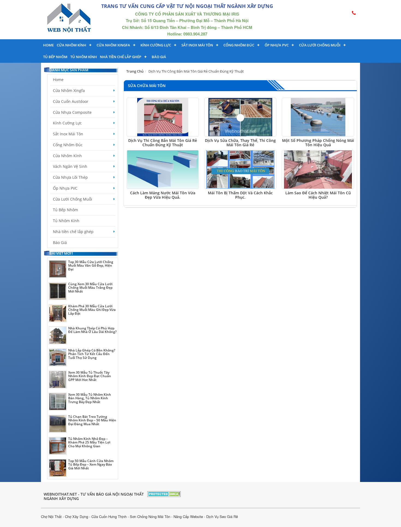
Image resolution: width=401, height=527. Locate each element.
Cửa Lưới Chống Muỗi (319, 45)
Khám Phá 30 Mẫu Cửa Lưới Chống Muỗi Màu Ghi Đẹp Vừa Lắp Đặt (92, 309)
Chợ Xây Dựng (76, 516)
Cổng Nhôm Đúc (238, 45)
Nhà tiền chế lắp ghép (120, 56)
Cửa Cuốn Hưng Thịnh (109, 516)
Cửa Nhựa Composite (72, 112)
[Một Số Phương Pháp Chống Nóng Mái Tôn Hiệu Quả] (318, 117)
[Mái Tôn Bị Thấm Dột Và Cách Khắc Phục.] (240, 169)
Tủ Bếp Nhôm (55, 56)
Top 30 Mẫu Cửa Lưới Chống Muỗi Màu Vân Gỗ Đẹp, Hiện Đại (90, 265)
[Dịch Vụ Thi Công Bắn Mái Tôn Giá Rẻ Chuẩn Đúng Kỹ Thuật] (163, 117)
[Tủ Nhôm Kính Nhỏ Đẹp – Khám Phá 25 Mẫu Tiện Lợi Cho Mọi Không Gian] (58, 446)
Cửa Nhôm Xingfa (113, 45)
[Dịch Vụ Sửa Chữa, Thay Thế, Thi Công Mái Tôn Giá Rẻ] (240, 117)
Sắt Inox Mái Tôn (197, 45)
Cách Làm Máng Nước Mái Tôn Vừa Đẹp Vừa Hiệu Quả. (162, 195)
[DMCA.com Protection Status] (164, 493)
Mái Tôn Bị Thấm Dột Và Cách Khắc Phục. (240, 195)
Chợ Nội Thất (51, 516)
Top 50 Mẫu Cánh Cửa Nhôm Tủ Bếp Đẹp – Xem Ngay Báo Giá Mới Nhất (90, 464)
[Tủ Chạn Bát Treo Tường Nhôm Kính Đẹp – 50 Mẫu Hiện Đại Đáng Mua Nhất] (58, 424)
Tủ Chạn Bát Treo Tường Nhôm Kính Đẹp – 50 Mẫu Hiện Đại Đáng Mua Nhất (92, 420)
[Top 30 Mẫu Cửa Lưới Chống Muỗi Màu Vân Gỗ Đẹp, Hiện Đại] (58, 269)
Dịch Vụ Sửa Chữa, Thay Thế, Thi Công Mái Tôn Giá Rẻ (240, 142)
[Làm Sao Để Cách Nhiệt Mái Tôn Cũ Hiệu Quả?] (318, 169)
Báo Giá (159, 56)
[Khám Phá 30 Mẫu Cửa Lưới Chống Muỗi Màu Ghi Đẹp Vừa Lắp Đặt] (58, 313)
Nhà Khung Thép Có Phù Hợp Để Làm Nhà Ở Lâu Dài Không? (92, 330)
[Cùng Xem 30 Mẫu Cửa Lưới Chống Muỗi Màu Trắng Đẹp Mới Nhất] (58, 291)
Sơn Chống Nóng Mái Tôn (150, 516)
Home (48, 45)
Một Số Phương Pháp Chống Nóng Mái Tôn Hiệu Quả (318, 142)
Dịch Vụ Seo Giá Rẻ (222, 516)
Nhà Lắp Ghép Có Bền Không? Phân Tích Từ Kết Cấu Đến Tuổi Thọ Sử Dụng (91, 354)
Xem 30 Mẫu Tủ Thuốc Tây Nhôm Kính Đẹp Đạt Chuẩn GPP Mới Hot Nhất (89, 376)
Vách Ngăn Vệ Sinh (70, 166)
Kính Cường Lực (67, 123)
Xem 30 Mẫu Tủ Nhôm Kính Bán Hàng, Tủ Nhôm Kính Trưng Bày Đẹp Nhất (89, 398)
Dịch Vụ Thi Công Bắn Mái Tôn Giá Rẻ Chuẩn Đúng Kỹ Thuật (162, 142)
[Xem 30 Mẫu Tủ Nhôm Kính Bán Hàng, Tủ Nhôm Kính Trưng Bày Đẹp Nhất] (58, 401)
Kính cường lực (155, 45)
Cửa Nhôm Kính (71, 45)
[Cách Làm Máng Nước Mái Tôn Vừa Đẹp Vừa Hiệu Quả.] (163, 169)
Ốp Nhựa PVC (65, 188)
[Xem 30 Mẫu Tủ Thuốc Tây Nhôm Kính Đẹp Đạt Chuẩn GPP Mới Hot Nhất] (58, 379)
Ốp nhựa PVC (277, 45)
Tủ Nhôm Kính (83, 56)
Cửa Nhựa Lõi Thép (70, 177)
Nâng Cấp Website (188, 516)
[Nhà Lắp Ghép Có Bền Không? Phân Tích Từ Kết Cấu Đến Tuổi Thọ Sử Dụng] (58, 357)
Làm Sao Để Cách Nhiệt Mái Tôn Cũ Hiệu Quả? (318, 195)
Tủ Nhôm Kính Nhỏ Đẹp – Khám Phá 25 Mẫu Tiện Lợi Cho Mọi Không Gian (89, 442)
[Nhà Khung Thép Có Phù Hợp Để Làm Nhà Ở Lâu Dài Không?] (58, 335)
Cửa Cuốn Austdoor (70, 101)
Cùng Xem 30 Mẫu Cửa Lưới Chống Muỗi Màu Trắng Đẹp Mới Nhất (90, 287)
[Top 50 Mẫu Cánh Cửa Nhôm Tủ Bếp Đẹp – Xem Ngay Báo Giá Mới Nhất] (58, 468)
